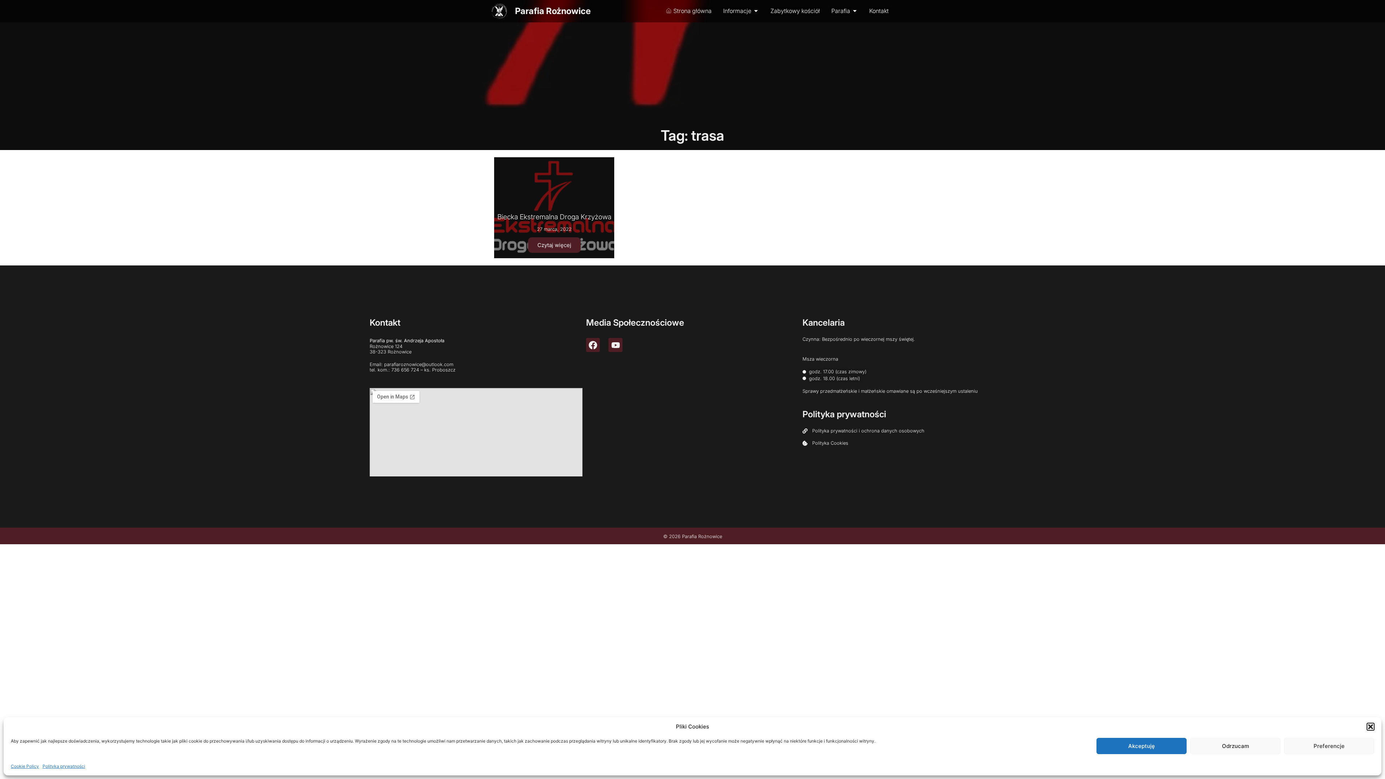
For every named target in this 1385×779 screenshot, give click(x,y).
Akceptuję (1141, 746)
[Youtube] (615, 345)
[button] (1370, 726)
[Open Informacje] (756, 10)
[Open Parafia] (855, 10)
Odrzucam (1235, 746)
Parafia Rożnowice (553, 11)
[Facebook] (593, 345)
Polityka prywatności (64, 766)
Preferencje (1329, 746)
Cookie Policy (25, 766)
